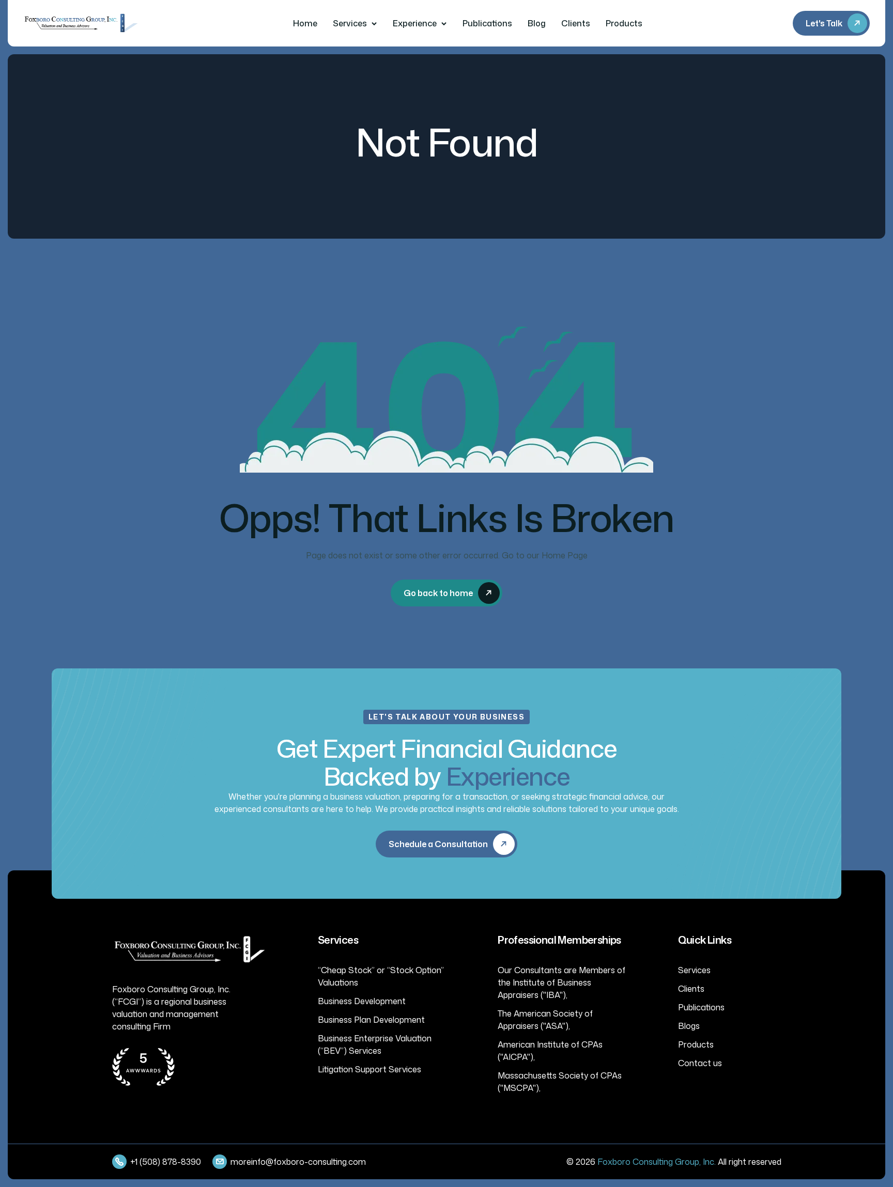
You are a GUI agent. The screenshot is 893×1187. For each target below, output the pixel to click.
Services (350, 23)
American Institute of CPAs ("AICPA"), (550, 1051)
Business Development (362, 1001)
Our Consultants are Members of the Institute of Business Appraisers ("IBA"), (561, 982)
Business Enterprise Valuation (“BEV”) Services (375, 1044)
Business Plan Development (371, 1019)
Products (624, 23)
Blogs (689, 1026)
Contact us (700, 1063)
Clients (575, 23)
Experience (415, 23)
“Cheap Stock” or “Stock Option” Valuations (381, 976)
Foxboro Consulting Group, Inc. (656, 1161)
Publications (487, 23)
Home (305, 23)
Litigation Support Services (369, 1069)
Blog (537, 23)
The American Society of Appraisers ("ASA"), (545, 1020)
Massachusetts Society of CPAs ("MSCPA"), (560, 1082)
